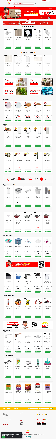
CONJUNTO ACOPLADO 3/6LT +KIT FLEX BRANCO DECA (47, 341)
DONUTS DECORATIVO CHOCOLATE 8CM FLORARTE (28, 110)
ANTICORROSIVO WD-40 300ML (48, 306)
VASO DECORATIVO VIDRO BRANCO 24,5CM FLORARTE (8, 135)
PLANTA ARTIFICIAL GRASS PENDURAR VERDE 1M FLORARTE (37, 161)
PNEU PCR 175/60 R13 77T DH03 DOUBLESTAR (18, 306)
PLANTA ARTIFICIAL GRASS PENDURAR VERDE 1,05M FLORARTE (47, 161)
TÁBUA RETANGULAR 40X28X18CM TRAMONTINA (28, 281)
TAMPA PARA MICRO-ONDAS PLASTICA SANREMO (8, 246)
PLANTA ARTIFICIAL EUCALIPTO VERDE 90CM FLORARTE (8, 161)
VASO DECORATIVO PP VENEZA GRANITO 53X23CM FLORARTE (18, 136)
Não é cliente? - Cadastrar (43, 0)
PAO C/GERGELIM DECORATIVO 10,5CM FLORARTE (47, 111)
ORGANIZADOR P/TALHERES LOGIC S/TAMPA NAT (18, 195)
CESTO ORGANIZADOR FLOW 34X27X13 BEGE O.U (8, 195)
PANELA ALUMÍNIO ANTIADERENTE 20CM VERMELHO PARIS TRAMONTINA (8, 221)
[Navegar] (3, 64)
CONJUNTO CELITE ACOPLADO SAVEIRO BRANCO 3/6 (28, 342)
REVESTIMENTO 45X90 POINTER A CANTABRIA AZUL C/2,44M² (47, 64)
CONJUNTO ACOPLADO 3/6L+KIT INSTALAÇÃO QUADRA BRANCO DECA (48, 38)
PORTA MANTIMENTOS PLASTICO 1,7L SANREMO (28, 246)
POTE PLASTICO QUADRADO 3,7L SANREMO (47, 246)
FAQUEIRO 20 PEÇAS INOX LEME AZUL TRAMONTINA (47, 221)
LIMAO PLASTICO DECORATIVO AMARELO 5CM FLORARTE (38, 111)
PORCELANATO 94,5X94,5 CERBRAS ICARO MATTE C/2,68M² (18, 64)
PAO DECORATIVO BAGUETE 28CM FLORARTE (18, 110)
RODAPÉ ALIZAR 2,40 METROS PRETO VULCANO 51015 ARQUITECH (37, 64)
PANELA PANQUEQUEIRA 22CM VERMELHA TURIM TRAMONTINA (28, 221)
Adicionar (8, 48)
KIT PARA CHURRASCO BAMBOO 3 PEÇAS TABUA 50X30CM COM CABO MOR (18, 282)
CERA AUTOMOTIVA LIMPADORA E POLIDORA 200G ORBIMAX (28, 307)
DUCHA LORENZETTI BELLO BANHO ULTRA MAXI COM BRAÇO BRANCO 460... (8, 38)
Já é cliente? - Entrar (9, 0)
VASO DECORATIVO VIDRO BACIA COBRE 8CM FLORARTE (37, 136)
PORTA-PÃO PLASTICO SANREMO (38, 246)
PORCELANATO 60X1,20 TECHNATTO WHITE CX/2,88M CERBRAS (8, 64)
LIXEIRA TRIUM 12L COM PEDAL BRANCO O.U (28, 195)
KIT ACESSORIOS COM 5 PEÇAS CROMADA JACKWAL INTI (37, 38)
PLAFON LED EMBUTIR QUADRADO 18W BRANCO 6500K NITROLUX (28, 38)
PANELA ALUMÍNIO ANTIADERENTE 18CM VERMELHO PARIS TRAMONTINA (38, 221)
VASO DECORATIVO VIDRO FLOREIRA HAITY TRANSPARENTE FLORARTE (47, 136)
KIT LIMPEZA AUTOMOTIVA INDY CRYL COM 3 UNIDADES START (8, 307)
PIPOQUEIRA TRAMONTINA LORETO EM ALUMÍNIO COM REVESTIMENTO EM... (18, 221)
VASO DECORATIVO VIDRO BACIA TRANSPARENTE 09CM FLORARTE (28, 136)
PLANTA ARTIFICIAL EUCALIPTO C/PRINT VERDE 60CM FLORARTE (28, 161)
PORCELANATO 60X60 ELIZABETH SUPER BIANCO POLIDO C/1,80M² (28, 64)
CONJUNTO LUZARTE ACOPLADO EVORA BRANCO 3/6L (18, 342)
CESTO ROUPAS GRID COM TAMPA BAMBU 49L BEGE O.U (47, 195)
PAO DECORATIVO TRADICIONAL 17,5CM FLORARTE (8, 111)
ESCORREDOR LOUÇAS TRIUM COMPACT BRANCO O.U (38, 195)
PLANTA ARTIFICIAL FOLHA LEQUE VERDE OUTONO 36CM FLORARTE (18, 161)
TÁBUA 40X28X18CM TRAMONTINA (47, 281)
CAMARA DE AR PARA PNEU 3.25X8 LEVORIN (37, 306)
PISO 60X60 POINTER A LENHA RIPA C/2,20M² (18, 37)
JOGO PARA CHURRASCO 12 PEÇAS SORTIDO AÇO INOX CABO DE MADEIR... (37, 282)
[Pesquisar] (33, 3)
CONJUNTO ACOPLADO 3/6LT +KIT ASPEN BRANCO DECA (38, 341)
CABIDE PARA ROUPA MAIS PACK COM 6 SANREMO (18, 246)
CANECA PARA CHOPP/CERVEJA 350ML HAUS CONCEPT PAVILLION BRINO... (8, 282)
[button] (28, 19)
